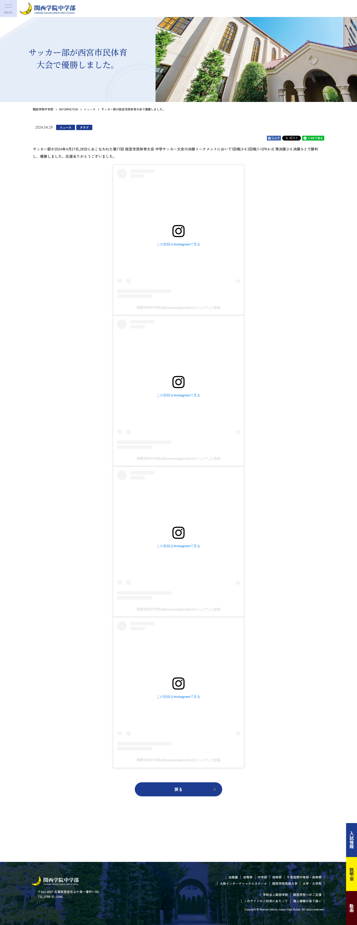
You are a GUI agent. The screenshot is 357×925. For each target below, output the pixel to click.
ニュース (89, 109)
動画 (351, 908)
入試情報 (351, 840)
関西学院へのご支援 (307, 894)
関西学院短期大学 (285, 883)
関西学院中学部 (43, 109)
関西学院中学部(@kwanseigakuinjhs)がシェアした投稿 (179, 307)
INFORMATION (68, 109)
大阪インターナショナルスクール (243, 883)
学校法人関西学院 (275, 894)
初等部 (248, 877)
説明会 (351, 874)
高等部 (277, 877)
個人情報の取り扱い (307, 901)
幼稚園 (233, 877)
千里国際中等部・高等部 (304, 877)
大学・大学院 (312, 883)
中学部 (262, 877)
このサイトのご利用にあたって (266, 901)
